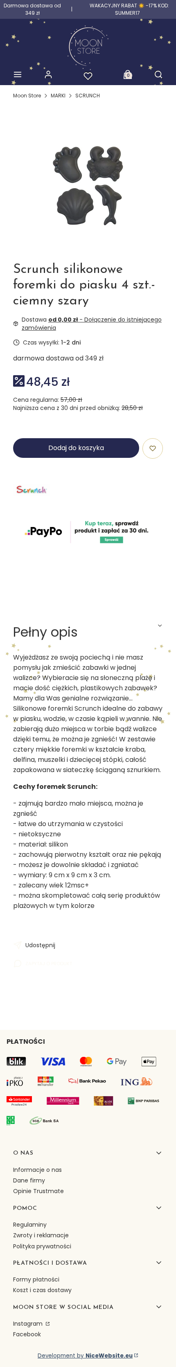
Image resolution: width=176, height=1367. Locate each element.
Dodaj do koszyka (76, 448)
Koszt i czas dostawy (42, 1290)
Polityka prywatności (42, 1246)
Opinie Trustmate (38, 1191)
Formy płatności (36, 1279)
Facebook (27, 1334)
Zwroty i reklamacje (41, 1235)
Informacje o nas (37, 1170)
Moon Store (27, 95)
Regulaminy (30, 1225)
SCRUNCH (87, 95)
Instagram (28, 1324)
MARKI (58, 95)
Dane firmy (29, 1180)
